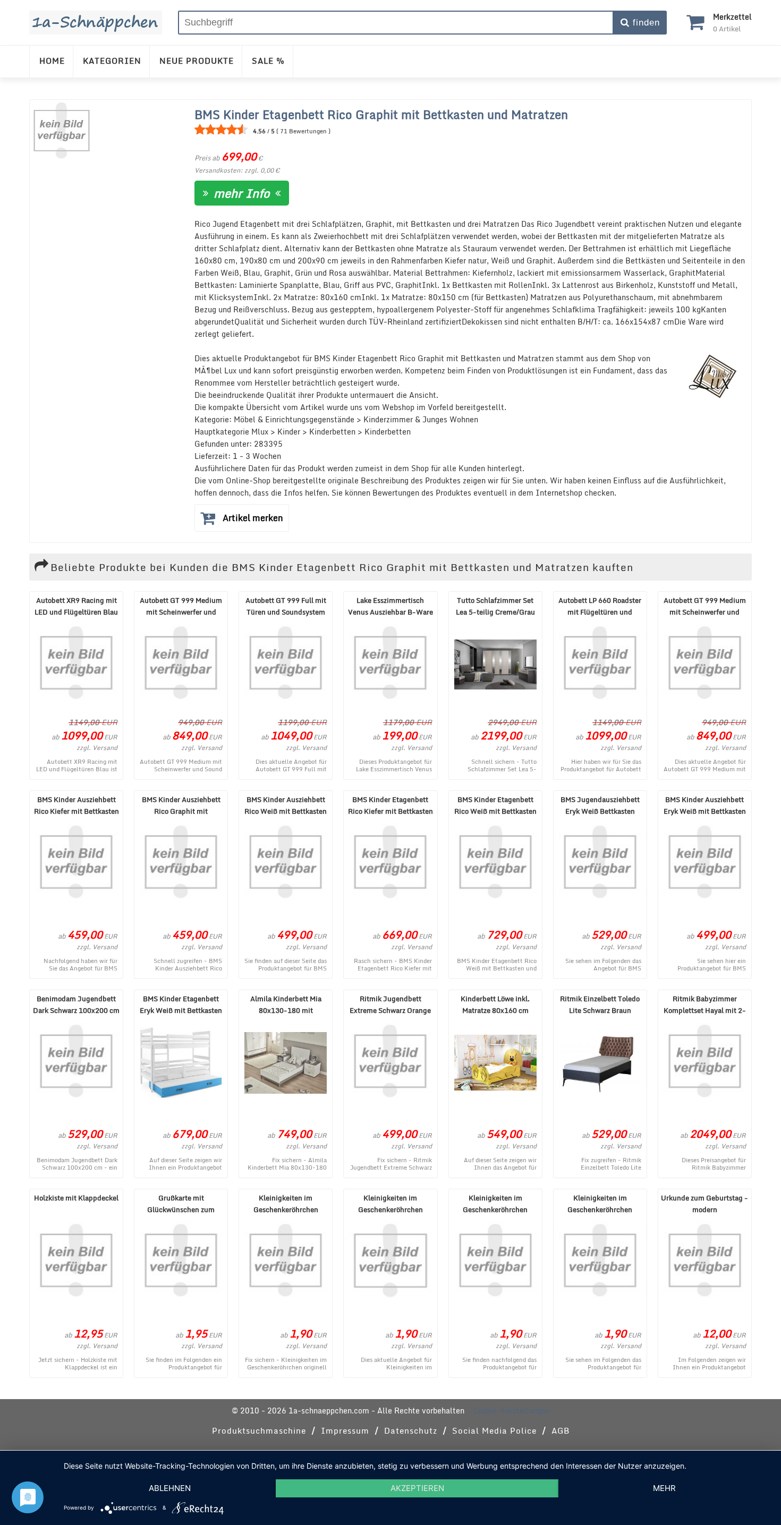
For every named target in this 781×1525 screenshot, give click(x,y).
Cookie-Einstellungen (511, 1410)
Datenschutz (410, 1430)
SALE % (268, 60)
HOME (52, 60)
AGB (560, 1430)
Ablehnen (170, 1488)
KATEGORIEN (112, 60)
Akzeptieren (417, 1488)
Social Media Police (494, 1430)
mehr (664, 1488)
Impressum (345, 1430)
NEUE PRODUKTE (196, 60)
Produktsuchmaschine (259, 1430)
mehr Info (242, 193)
